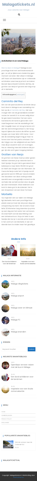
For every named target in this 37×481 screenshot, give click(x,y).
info (12, 281)
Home (3, 411)
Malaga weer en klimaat (21, 308)
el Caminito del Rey (17, 110)
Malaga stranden (18, 332)
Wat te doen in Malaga (10, 68)
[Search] (19, 14)
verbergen (20, 95)
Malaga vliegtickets (19, 284)
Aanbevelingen (6, 415)
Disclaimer (5, 422)
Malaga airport (17, 296)
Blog (9, 259)
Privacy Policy (6, 419)
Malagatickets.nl (18, 4)
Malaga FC (15, 320)
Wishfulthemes (18, 477)
